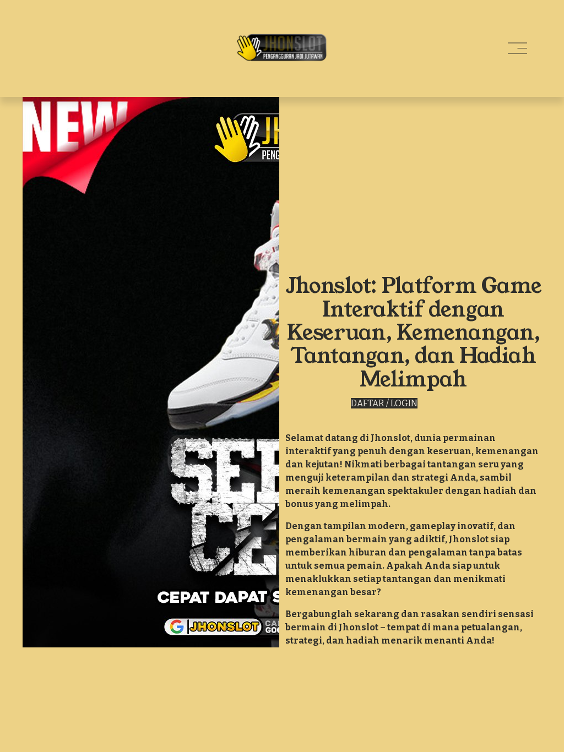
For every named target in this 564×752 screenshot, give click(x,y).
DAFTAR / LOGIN (384, 403)
